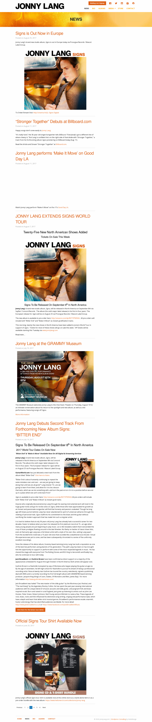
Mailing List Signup (97, 3)
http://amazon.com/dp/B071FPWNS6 (65, 318)
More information (22, 414)
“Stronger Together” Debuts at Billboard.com (53, 121)
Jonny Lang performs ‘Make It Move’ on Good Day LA (55, 155)
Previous (19, 707)
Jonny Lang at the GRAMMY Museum (48, 343)
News (86, 8)
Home (19, 719)
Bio (93, 8)
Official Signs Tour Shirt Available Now (49, 621)
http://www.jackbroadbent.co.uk (28, 605)
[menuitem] (97, 3)
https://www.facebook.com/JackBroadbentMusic (61, 605)
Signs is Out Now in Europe (39, 33)
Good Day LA (63, 207)
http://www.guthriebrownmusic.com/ (39, 579)
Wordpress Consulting (118, 719)
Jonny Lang (46, 130)
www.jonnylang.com (50, 330)
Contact (130, 8)
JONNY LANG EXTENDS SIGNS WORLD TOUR (53, 219)
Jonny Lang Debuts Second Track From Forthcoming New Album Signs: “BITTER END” (50, 428)
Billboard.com (61, 144)
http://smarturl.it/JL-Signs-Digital (46, 112)
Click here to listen (42, 475)
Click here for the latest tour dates (30, 610)
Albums (101, 8)
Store (120, 8)
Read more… (20, 335)
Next (44, 707)
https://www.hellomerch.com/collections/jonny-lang (65, 700)
